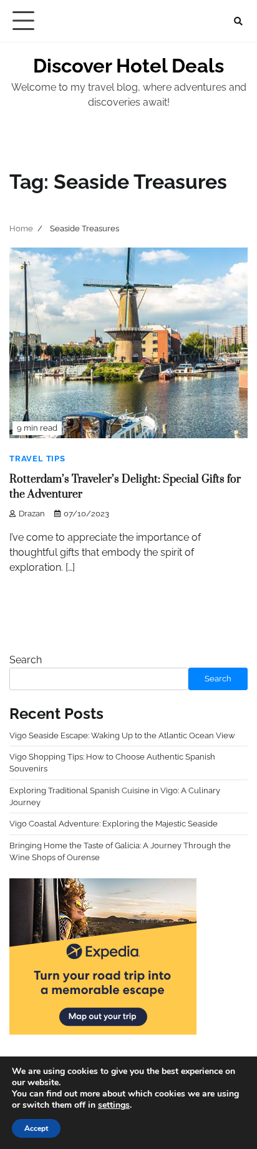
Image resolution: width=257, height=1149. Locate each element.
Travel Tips (37, 458)
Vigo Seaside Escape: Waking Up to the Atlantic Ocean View (122, 735)
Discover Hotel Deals (128, 65)
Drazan (32, 513)
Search (25, 660)
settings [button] (114, 1105)
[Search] (238, 21)
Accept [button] (36, 1128)
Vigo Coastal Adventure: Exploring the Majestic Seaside (113, 823)
